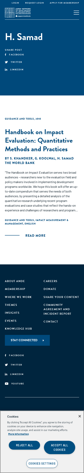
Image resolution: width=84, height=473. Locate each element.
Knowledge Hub (18, 329)
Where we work (18, 297)
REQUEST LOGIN (34, 2)
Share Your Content (61, 297)
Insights (12, 313)
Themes (11, 305)
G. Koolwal (45, 158)
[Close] (79, 416)
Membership (15, 289)
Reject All (24, 445)
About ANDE (15, 281)
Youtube (17, 383)
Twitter (16, 62)
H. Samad (65, 158)
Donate (50, 289)
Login (15, 2)
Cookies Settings (42, 463)
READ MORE (35, 235)
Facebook (16, 54)
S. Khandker (21, 158)
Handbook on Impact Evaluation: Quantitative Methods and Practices (39, 140)
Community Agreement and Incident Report (57, 309)
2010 (38, 119)
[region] (42, 442)
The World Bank (20, 163)
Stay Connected (24, 340)
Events (11, 321)
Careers (51, 281)
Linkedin (16, 69)
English (30, 224)
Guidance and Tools (19, 119)
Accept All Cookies (59, 447)
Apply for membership (64, 2)
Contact (51, 322)
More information (18, 433)
